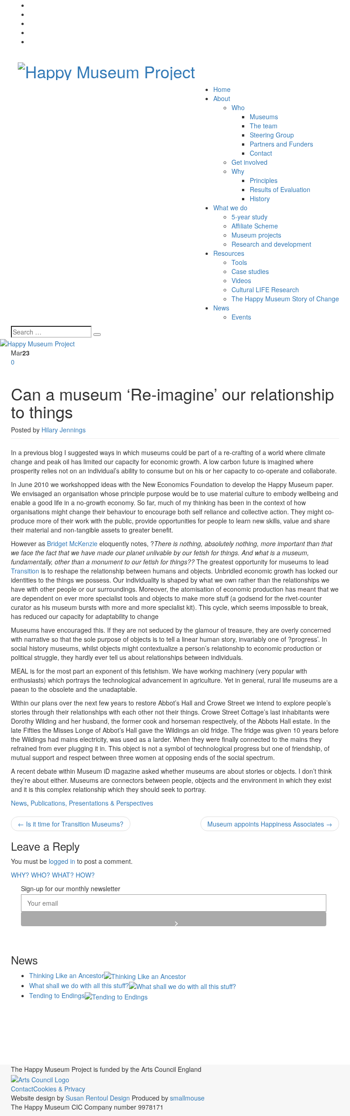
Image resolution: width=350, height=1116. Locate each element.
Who (238, 107)
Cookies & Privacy (59, 1088)
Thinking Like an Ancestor (66, 975)
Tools (239, 262)
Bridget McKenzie (72, 543)
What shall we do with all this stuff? (79, 985)
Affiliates (125, 1013)
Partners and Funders (281, 143)
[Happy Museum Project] (106, 68)
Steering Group (272, 134)
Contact (261, 152)
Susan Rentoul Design (98, 1097)
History (260, 198)
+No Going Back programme (58, 1014)
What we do (230, 207)
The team (264, 125)
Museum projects (256, 234)
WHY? (20, 874)
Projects (264, 1031)
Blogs (158, 1013)
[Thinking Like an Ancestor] (145, 975)
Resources (228, 253)
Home (222, 89)
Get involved (250, 162)
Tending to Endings (57, 995)
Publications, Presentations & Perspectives (92, 802)
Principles (264, 180)
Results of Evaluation (280, 189)
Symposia (316, 1048)
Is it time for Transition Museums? (71, 823)
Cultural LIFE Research (265, 289)
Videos (241, 280)
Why (238, 171)
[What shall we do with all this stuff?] (182, 985)
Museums (264, 116)
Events (241, 316)
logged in (62, 861)
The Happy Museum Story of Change (285, 298)
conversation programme (43, 1033)
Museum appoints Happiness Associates (269, 823)
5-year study (250, 216)
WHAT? (63, 874)
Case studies (250, 271)
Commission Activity (272, 1013)
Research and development (271, 244)
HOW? (85, 874)
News (221, 307)
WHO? (40, 874)
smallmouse (187, 1097)
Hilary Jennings (63, 429)
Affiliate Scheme (255, 225)
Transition (25, 570)
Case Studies (199, 1014)
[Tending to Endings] (116, 995)
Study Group (281, 1049)
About (221, 98)
